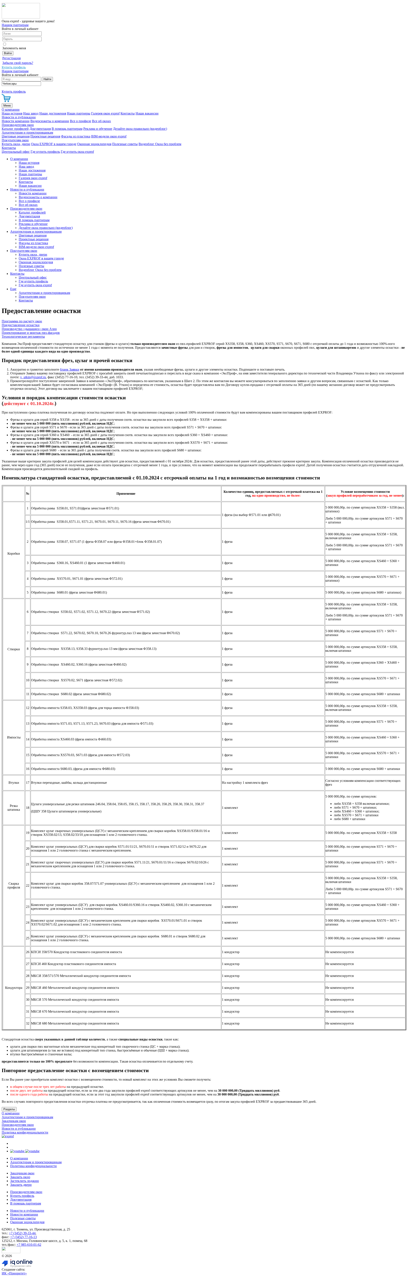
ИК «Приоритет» (14, 1273)
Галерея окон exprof (105, 113)
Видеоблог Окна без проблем (160, 144)
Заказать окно (20, 1177)
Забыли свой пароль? (17, 63)
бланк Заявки (69, 369)
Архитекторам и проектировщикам (27, 132)
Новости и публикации (19, 117)
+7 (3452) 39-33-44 (22, 1233)
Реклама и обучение (97, 128)
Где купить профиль (45, 151)
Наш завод (30, 113)
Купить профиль (22, 1196)
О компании (11, 109)
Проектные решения (45, 136)
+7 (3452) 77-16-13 (23, 1237)
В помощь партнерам (67, 128)
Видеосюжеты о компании (49, 121)
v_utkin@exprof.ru (33, 377)
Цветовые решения (16, 136)
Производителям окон (18, 125)
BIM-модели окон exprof (108, 136)
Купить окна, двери (16, 144)
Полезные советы (125, 144)
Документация (40, 128)
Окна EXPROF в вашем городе (53, 144)
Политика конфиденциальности (25, 1132)
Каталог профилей (15, 128)
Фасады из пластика (75, 136)
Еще (13, 289)
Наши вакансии (147, 113)
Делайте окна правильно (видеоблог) (140, 128)
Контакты (127, 113)
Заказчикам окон (14, 1121)
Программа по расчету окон (22, 321)
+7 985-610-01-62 (29, 1244)
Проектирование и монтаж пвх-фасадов (31, 332)
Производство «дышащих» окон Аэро (29, 329)
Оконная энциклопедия (94, 144)
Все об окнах (101, 121)
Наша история (12, 113)
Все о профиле (80, 121)
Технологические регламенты (23, 336)
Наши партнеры (78, 113)
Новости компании (16, 121)
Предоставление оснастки (21, 325)
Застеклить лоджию (24, 1181)
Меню (7, 105)
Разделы (9, 1109)
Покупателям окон (15, 140)
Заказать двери (21, 1184)
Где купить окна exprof (77, 151)
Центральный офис (16, 151)
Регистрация (11, 58)
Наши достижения (52, 113)
